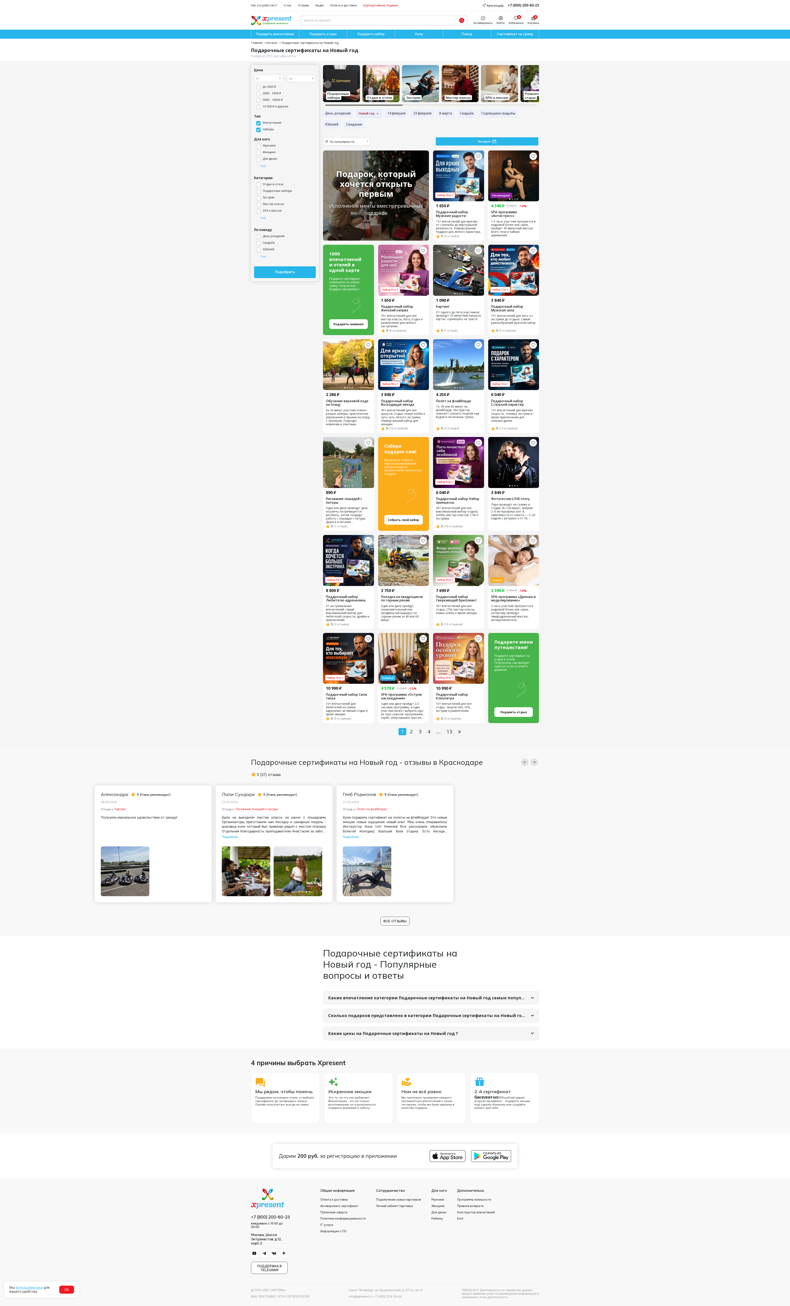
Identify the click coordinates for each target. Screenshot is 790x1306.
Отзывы (303, 5)
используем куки (29, 1287)
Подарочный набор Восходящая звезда (397, 403)
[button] (525, 762)
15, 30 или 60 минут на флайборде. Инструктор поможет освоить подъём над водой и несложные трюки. (457, 412)
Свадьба (467, 113)
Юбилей (331, 124)
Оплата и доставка (343, 5)
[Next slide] (534, 84)
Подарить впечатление (275, 34)
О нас (288, 5)
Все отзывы (395, 921)
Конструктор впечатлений (476, 1212)
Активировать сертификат (339, 1206)
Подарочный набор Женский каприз (397, 308)
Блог (460, 1218)
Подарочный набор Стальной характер (507, 403)
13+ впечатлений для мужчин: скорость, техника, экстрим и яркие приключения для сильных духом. (512, 416)
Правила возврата (470, 1206)
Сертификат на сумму (515, 34)
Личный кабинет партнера (394, 1206)
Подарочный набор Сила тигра (346, 696)
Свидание (354, 124)
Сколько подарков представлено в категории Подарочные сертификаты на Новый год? (427, 1015)
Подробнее (230, 837)
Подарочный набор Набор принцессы (457, 500)
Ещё (263, 166)
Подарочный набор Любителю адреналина (345, 598)
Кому (419, 34)
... (438, 731)
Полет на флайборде (453, 401)
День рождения (338, 113)
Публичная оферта (333, 1212)
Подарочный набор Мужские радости (452, 214)
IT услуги (326, 1225)
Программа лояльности (474, 1199)
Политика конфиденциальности (343, 1218)
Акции (319, 5)
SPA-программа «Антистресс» (504, 214)
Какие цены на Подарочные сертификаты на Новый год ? (393, 1033)
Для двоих (438, 1212)
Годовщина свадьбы (498, 113)
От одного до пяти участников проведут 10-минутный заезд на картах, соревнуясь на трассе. (458, 316)
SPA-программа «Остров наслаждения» (401, 696)
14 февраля (396, 113)
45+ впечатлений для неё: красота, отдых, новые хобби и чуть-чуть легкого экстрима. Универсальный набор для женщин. (403, 417)
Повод (467, 34)
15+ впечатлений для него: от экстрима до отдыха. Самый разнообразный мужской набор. (513, 319)
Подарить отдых (323, 34)
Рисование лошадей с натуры (344, 500)
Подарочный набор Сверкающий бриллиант (456, 598)
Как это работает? (264, 5)
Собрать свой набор (403, 520)
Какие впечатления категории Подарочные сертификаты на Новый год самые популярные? (433, 998)
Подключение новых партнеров (398, 1199)
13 (449, 731)
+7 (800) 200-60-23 (523, 5)
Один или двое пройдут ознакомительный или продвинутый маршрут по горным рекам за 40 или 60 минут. (400, 613)
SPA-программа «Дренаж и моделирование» (513, 598)
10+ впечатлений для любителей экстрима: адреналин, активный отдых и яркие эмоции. (347, 709)
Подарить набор (371, 34)
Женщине (438, 1206)
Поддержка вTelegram (269, 1268)
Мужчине (437, 1199)
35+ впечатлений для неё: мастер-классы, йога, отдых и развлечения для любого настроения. (402, 321)
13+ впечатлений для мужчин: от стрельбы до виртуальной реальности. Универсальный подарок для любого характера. (458, 227)
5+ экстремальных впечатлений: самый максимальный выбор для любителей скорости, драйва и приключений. (347, 613)
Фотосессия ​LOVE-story (510, 499)
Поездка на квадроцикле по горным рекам (402, 598)
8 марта (445, 113)
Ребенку (437, 1218)
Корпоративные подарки (380, 5)
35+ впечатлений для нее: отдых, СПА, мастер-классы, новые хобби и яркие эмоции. (456, 609)
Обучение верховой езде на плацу (347, 403)
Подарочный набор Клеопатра (452, 696)
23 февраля (422, 113)
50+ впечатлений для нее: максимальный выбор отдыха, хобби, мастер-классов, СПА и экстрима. (457, 513)
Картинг (443, 307)
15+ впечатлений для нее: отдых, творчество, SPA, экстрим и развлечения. (454, 707)
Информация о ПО (333, 1231)
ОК (66, 1289)
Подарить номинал (348, 324)
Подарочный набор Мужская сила (507, 308)
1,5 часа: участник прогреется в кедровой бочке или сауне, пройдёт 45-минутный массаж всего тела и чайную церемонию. (513, 228)
